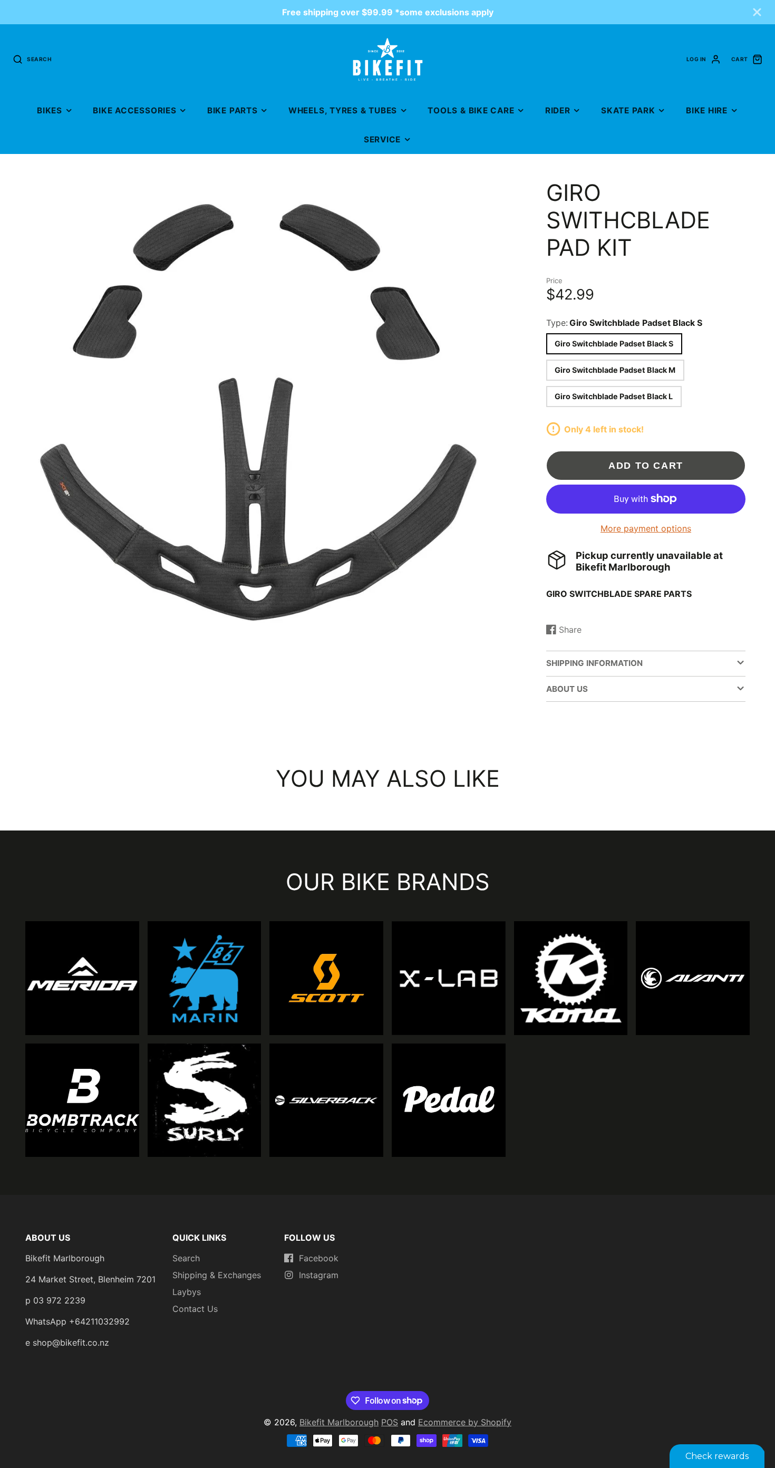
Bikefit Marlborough (339, 1422)
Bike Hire (707, 110)
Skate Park (628, 110)
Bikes (49, 110)
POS (389, 1422)
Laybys (186, 1292)
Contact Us (195, 1308)
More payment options (645, 528)
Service (382, 139)
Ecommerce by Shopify (464, 1422)
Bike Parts (232, 110)
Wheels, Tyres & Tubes (342, 110)
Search (186, 1258)
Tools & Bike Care (471, 110)
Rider (557, 110)
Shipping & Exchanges (216, 1275)
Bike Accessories (134, 110)
